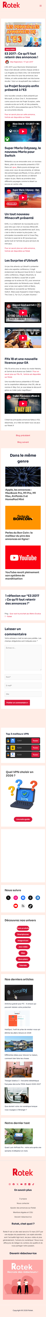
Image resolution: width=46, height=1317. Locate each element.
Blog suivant (23, 442)
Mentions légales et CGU (23, 1212)
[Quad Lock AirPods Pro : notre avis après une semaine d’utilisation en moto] (19, 1136)
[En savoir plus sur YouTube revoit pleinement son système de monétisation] (23, 557)
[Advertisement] (23, 856)
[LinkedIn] (38, 898)
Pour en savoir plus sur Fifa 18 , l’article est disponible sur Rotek (23, 374)
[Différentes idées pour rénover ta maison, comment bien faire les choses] (19, 1044)
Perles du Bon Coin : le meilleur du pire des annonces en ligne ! (19, 536)
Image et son (23, 940)
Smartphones (23, 934)
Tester (35, 741)
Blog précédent (23, 435)
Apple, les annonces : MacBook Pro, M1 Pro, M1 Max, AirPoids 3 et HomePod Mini (20, 494)
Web (23, 953)
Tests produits (23, 928)
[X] (8, 898)
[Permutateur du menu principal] (40, 5)
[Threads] (30, 898)
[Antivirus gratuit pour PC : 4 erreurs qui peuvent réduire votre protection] (19, 993)
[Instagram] (15, 898)
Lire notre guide (23, 819)
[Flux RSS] (23, 906)
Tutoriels (23, 965)
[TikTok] (30, 906)
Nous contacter (23, 1203)
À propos (23, 1199)
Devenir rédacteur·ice (23, 1217)
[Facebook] (23, 898)
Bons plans (23, 959)
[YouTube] (15, 906)
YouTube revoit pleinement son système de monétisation (22, 575)
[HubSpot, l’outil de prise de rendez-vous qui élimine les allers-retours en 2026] (17, 1018)
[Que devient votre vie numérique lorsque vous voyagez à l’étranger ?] (17, 1095)
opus (14, 167)
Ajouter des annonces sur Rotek (23, 1208)
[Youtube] (21, 1184)
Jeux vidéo (10, 49)
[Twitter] (18, 1184)
